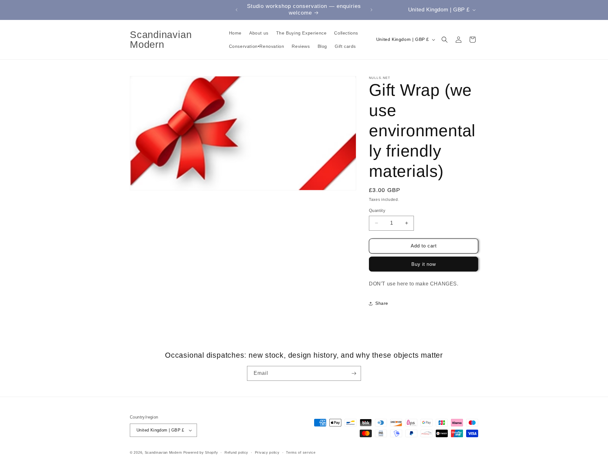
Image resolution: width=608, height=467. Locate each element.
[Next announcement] (371, 10)
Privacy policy (267, 452)
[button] (445, 40)
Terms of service (300, 452)
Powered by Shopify (200, 452)
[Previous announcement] (237, 10)
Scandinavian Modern (163, 452)
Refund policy (236, 452)
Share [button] (381, 303)
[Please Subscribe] (354, 373)
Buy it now (423, 264)
